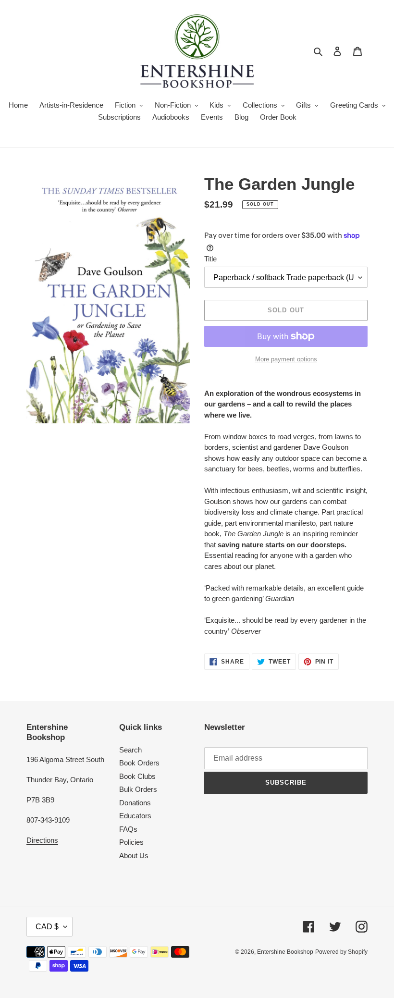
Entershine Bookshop (285, 952)
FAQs (128, 829)
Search (130, 750)
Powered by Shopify (341, 952)
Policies (131, 842)
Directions (42, 840)
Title (210, 259)
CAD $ (47, 927)
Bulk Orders (138, 789)
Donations (135, 803)
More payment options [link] (286, 359)
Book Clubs (137, 776)
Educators (135, 816)
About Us (133, 855)
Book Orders (139, 763)
